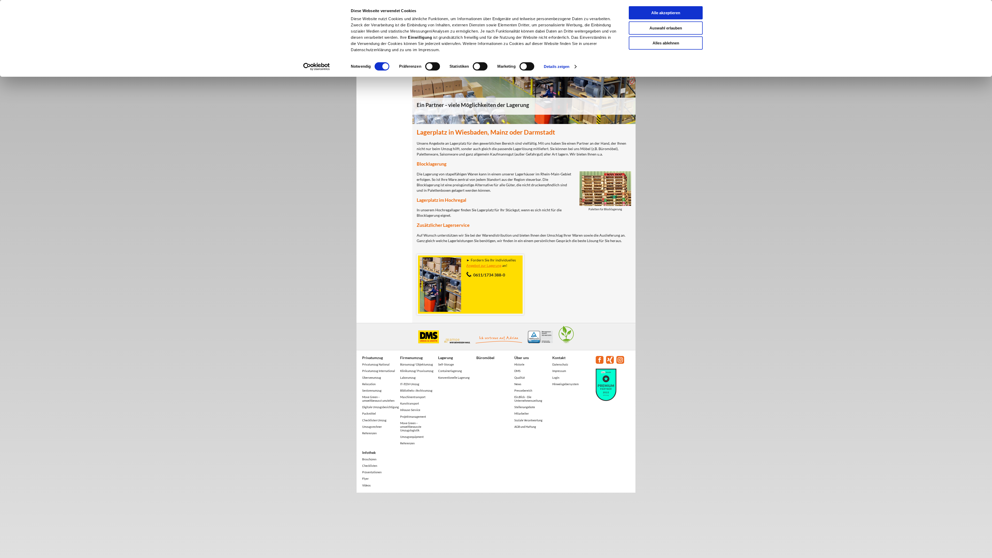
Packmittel (369, 413)
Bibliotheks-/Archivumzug (416, 390)
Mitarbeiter (521, 413)
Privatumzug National (376, 364)
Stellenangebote (524, 407)
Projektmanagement (413, 416)
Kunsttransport (409, 403)
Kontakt (558, 357)
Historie (519, 364)
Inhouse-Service (410, 410)
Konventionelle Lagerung (454, 377)
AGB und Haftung (525, 426)
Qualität (519, 377)
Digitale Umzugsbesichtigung (380, 407)
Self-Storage (446, 364)
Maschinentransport (412, 397)
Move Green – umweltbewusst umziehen (378, 398)
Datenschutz (560, 364)
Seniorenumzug (372, 390)
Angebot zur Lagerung (483, 265)
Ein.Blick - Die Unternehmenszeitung (528, 398)
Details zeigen (556, 66)
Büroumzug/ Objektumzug (416, 364)
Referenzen (369, 433)
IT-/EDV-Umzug (409, 384)
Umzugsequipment (412, 436)
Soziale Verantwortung (528, 420)
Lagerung (445, 357)
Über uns (521, 357)
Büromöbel (485, 357)
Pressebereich (523, 390)
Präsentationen (372, 472)
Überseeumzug (371, 377)
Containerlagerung (450, 371)
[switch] (432, 66)
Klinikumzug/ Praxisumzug (416, 371)
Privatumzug (372, 357)
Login (555, 377)
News (517, 384)
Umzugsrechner (372, 426)
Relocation (369, 384)
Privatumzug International (378, 371)
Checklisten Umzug (374, 420)
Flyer (365, 478)
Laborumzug (408, 377)
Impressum (559, 371)
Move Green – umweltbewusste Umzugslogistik (410, 426)
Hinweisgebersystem (565, 384)
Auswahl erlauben (665, 28)
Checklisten (369, 465)
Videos (366, 485)
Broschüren (369, 459)
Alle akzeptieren (665, 13)
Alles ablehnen (666, 43)
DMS (517, 371)
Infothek (369, 452)
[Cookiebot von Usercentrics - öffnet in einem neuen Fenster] (316, 67)
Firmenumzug (411, 357)
